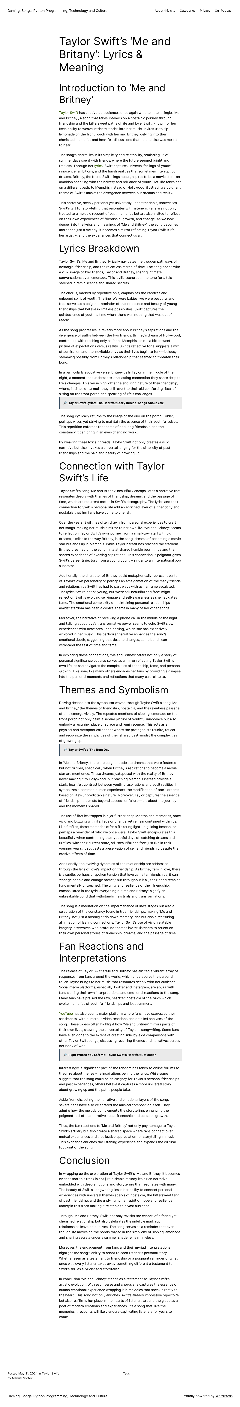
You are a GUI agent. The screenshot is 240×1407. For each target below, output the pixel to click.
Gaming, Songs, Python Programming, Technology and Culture (57, 11)
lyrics (98, 166)
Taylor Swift (68, 113)
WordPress (223, 1396)
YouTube (66, 1013)
